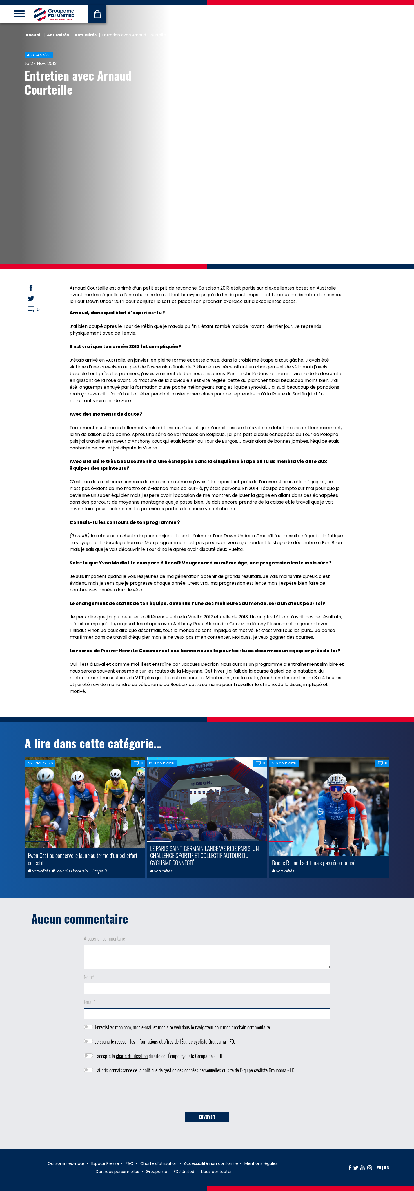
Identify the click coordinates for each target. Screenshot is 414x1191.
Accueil (33, 35)
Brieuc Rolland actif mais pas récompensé (313, 862)
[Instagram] (369, 1167)
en (386, 1167)
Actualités (58, 35)
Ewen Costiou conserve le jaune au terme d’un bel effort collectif (82, 859)
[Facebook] (350, 1167)
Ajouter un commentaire (105, 938)
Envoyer (207, 1117)
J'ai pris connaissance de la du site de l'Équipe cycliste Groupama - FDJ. (196, 1070)
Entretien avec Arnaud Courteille (78, 82)
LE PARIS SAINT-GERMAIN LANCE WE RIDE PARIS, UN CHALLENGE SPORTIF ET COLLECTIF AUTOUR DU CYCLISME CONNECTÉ (204, 855)
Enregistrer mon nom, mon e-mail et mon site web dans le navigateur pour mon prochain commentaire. (183, 1027)
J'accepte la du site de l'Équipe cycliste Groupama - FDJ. (159, 1055)
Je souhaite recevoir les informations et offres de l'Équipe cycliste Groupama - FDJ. (165, 1041)
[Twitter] (355, 1167)
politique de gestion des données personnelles (182, 1070)
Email (89, 1002)
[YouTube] (362, 1167)
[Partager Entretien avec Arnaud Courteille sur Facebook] (36, 288)
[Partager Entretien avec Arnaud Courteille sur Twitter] (36, 298)
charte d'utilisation (132, 1055)
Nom (89, 977)
